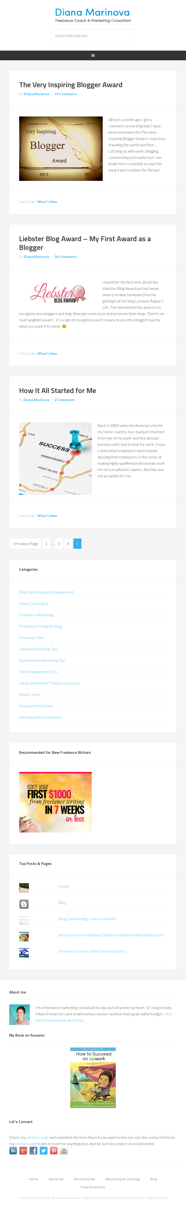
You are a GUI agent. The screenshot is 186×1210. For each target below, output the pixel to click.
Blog (62, 902)
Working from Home (36, 705)
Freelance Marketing (36, 614)
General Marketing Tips (38, 649)
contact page (26, 1143)
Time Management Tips (38, 671)
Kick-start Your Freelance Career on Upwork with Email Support (111, 935)
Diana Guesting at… (35, 603)
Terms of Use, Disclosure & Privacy (113, 1198)
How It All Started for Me (57, 390)
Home (63, 886)
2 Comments (64, 400)
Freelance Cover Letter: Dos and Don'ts (91, 951)
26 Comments (65, 256)
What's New (47, 202)
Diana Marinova (93, 14)
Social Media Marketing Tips (42, 660)
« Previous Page (25, 543)
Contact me (156, 1198)
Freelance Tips (31, 637)
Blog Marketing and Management (46, 592)
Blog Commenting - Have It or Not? (87, 918)
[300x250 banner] (55, 831)
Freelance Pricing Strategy (41, 626)
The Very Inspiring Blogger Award (71, 84)
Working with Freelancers (40, 717)
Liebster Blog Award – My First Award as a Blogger (85, 243)
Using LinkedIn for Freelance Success (49, 683)
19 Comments (65, 94)
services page (37, 1137)
